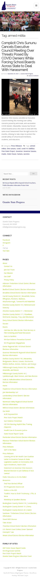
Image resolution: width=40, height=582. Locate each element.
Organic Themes (23, 573)
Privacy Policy (9, 280)
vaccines (26, 154)
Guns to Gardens (10, 336)
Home (5, 386)
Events (5, 327)
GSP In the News (10, 450)
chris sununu (11, 148)
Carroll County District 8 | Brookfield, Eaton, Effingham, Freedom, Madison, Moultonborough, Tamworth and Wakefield (19, 299)
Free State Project (8, 151)
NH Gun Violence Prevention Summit (17, 339)
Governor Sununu (30, 151)
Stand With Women (10, 519)
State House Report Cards (13, 434)
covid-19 (24, 148)
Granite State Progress (27, 73)
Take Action (7, 523)
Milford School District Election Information (18, 408)
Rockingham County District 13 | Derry (17, 506)
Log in (26, 575)
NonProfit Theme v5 (10, 573)
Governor (19, 151)
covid (19, 148)
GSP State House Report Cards (14, 548)
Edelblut (32, 148)
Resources (6, 480)
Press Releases (16, 146)
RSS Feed (20, 575)
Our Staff (7, 276)
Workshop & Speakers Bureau (15, 500)
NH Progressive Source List (14, 487)
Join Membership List (10, 392)
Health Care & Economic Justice (15, 430)
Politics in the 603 (10, 490)
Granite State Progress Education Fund (17, 556)
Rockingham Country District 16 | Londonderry (20, 503)
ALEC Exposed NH (11, 414)
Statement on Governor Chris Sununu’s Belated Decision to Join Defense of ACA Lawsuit (19, 470)
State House (11, 154)
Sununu (20, 154)
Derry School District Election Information (18, 320)
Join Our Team (9, 270)
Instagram (6, 243)
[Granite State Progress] (9, 5)
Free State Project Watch (13, 417)
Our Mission (8, 273)
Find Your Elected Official (13, 483)
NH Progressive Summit (11, 551)
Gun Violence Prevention (13, 421)
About (5, 263)
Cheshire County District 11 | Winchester (17, 311)
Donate (5, 324)
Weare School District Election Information (18, 535)
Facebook (6, 240)
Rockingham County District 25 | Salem (17, 510)
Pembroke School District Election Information (20, 437)
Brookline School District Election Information (19, 293)
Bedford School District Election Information (19, 289)
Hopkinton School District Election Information (20, 389)
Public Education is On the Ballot (15, 477)
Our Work (6, 411)
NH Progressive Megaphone (14, 343)
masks (4, 154)
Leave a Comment (33, 75)
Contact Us (8, 266)
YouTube (6, 251)
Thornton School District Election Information (19, 526)
